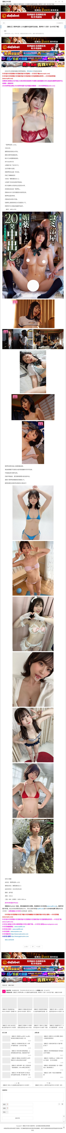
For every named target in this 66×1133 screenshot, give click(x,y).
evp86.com (40, 908)
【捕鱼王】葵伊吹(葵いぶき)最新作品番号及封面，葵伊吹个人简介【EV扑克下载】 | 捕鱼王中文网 (37, 992)
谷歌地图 (47, 1125)
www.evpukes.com (16, 931)
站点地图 (38, 1125)
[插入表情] (59, 1104)
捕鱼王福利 (9, 4)
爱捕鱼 (38, 990)
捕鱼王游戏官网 (9, 939)
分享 (39, 946)
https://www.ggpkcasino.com (20, 936)
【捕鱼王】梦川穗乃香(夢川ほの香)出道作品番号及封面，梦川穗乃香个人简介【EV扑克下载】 (20, 1074)
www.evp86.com (52, 906)
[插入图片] (62, 1104)
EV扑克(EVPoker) (12, 902)
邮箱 (5, 1108)
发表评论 (60, 23)
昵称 (5, 1104)
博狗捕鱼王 (30, 71)
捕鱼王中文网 (6, 1)
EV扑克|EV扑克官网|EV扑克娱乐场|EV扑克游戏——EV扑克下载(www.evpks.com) (26, 73)
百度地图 (43, 1125)
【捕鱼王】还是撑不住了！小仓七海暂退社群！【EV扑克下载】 (56, 1027)
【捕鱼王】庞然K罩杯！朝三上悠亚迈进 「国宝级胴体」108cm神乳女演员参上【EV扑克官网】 (21, 1067)
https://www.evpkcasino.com (19, 934)
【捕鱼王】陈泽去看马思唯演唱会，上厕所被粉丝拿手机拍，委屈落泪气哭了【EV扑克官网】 (20, 1053)
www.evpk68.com (17, 929)
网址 (4, 1112)
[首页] (64, 1116)
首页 (4, 4)
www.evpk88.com (19, 926)
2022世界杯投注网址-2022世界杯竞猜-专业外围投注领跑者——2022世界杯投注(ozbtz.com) (28, 85)
